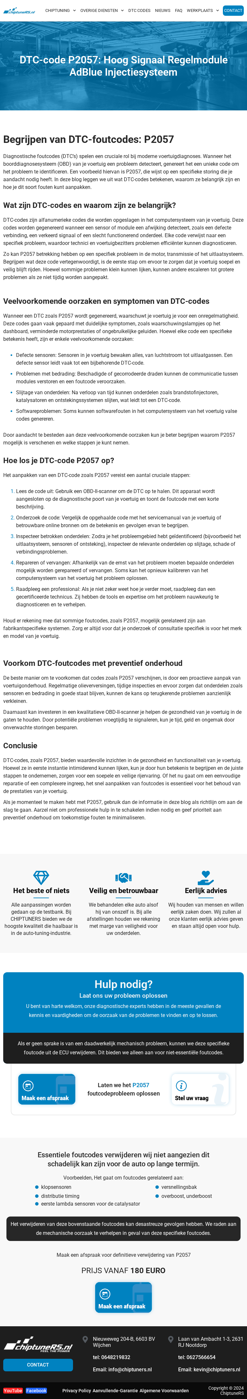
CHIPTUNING (57, 10)
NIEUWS (162, 10)
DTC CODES (139, 10)
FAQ (178, 10)
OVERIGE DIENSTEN (99, 10)
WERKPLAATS (200, 10)
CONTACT (233, 10)
